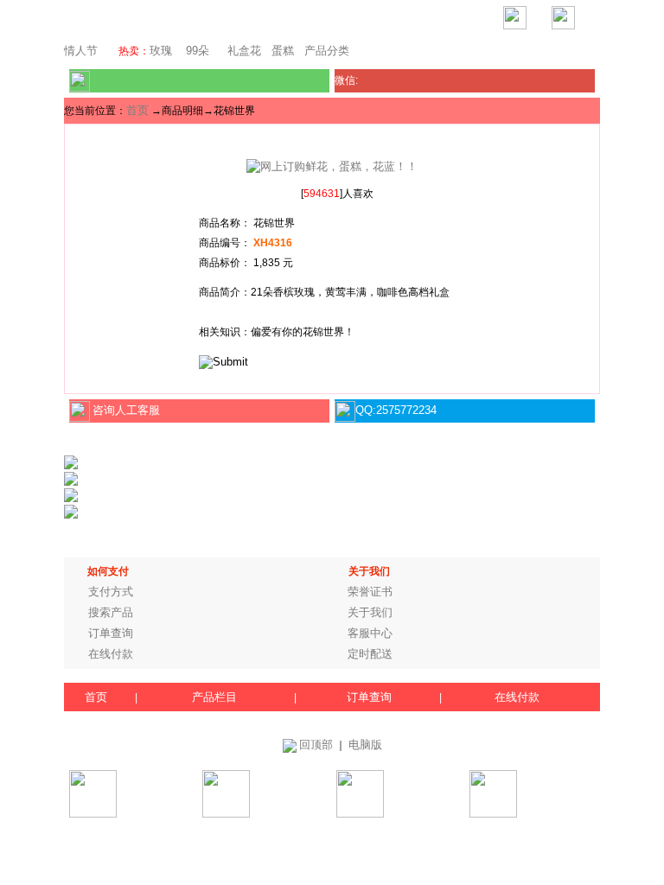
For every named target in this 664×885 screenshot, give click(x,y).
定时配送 (370, 653)
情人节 (81, 50)
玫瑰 (161, 50)
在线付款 (110, 653)
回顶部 (316, 744)
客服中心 (370, 633)
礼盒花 (244, 50)
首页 (137, 110)
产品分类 (326, 50)
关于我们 (370, 612)
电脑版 (365, 744)
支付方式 (110, 591)
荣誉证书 (370, 591)
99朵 (195, 50)
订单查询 (110, 633)
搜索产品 (110, 612)
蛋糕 (282, 50)
